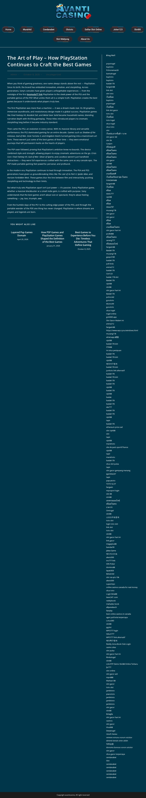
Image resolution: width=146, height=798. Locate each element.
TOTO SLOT (111, 484)
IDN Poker (110, 564)
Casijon (109, 143)
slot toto (109, 93)
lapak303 (110, 570)
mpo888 (109, 677)
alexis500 (110, 557)
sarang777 (110, 240)
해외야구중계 (111, 363)
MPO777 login (112, 630)
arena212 (110, 267)
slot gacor (110, 160)
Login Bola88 (111, 594)
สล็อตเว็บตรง (111, 150)
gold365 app (111, 317)
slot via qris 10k (112, 577)
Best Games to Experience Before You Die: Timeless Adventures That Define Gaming (83, 239)
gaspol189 (110, 257)
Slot (108, 760)
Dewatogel (110, 730)
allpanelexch (111, 607)
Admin (14, 74)
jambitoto (110, 690)
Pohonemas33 (112, 70)
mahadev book (112, 604)
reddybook (111, 600)
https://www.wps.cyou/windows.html (122, 330)
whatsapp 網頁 (112, 337)
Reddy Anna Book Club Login (118, 644)
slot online (110, 670)
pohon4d (110, 297)
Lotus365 (110, 620)
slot (107, 130)
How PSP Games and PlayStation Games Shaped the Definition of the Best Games (52, 237)
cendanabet (111, 757)
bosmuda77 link (34, 94)
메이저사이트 (111, 554)
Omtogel (110, 510)
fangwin (109, 487)
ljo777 (108, 667)
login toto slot (112, 524)
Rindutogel (110, 657)
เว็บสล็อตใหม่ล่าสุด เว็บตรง (116, 177)
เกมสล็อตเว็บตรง (112, 227)
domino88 (110, 567)
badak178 (110, 83)
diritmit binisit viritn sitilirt (117, 740)
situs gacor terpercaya (115, 754)
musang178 (111, 210)
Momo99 (110, 303)
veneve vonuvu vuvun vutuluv (119, 737)
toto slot (109, 113)
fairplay (109, 610)
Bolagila (109, 714)
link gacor (110, 540)
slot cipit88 (110, 430)
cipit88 (109, 163)
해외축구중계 (111, 640)
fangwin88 (110, 87)
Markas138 (110, 680)
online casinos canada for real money (122, 587)
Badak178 (110, 250)
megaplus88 (111, 544)
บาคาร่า (109, 507)
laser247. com (112, 597)
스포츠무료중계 (112, 517)
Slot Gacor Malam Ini (115, 320)
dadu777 (110, 193)
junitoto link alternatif (115, 370)
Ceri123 (109, 273)
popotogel (110, 63)
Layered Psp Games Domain (22, 234)
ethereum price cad (114, 427)
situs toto (110, 127)
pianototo (110, 694)
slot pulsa (110, 650)
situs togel (110, 123)
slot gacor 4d (111, 137)
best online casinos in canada (118, 614)
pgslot (108, 627)
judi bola (109, 263)
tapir (108, 420)
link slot (109, 90)
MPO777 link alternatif (115, 637)
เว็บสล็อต (109, 97)
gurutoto (110, 300)
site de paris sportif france (117, 447)
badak (108, 397)
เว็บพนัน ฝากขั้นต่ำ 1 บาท (116, 133)
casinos (109, 720)
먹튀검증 (110, 744)
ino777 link (110, 560)
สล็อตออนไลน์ (112, 243)
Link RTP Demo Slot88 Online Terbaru (122, 664)
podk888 (110, 233)
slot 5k (109, 140)
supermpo (110, 584)
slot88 (108, 287)
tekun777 (110, 634)
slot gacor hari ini (113, 230)
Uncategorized (53, 74)
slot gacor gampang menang (118, 470)
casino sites (111, 647)
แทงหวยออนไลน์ (113, 500)
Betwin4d (110, 574)
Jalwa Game (111, 550)
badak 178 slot (112, 277)
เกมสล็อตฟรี (111, 173)
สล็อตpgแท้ (110, 147)
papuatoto (110, 480)
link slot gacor (112, 110)
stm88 (108, 497)
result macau (111, 734)
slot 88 (109, 494)
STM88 (109, 347)
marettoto (110, 443)
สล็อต (108, 190)
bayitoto (109, 67)
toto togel (110, 120)
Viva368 (109, 727)
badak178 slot (112, 344)
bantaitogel (111, 73)
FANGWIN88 (111, 180)
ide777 (109, 407)
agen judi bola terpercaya (117, 617)
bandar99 (110, 547)
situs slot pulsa (112, 464)
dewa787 (110, 207)
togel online (111, 313)
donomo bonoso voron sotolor (119, 747)
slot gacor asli (112, 674)
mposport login (112, 490)
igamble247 (111, 474)
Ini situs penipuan (113, 350)
